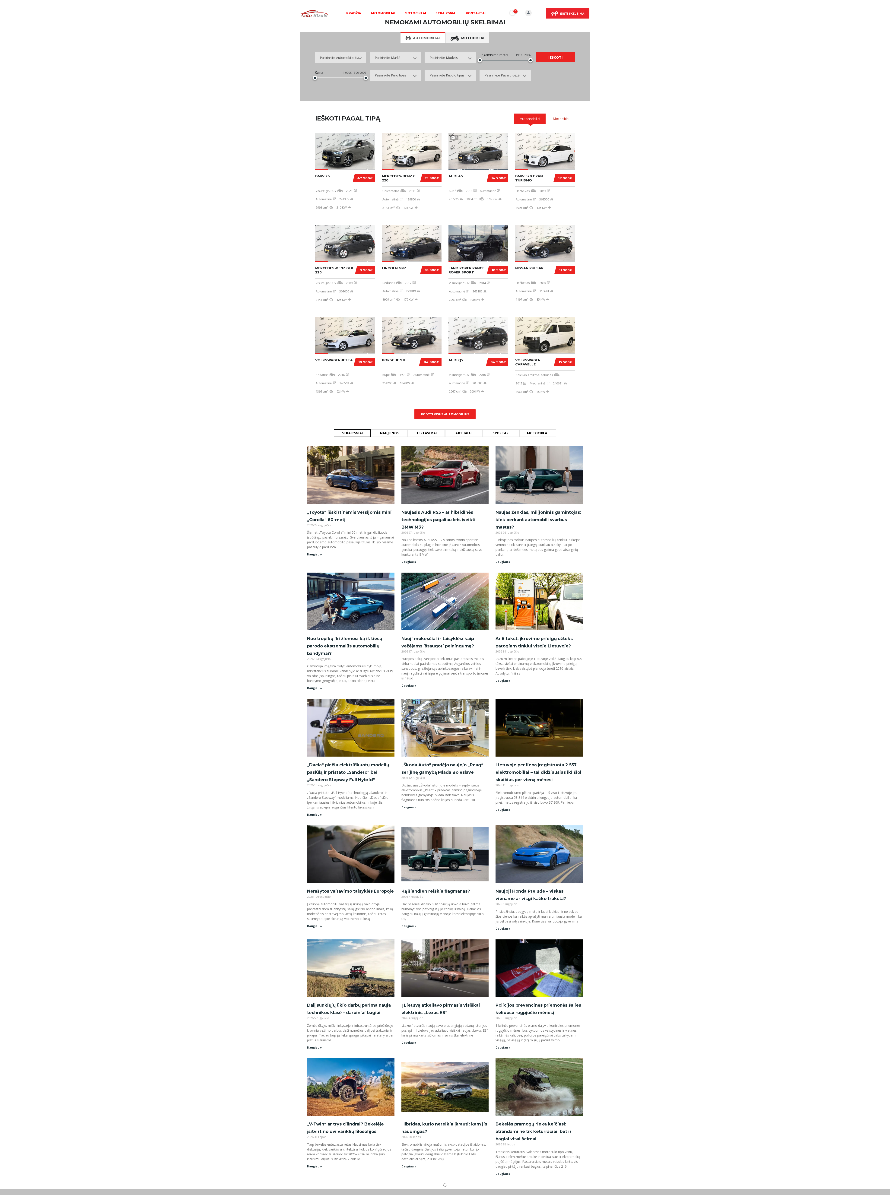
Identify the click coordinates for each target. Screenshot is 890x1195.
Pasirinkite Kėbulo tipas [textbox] (447, 75)
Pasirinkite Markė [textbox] (387, 57)
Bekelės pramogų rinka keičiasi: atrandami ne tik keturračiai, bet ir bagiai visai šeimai (534, 1131)
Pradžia (353, 13)
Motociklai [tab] (472, 38)
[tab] (530, 119)
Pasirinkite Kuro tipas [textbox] (390, 75)
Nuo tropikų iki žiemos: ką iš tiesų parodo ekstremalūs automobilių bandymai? (344, 646)
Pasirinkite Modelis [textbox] (444, 57)
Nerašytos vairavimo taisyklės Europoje (350, 891)
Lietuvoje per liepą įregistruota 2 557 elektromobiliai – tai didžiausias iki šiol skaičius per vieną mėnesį (538, 772)
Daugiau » (314, 554)
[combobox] (340, 57)
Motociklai (415, 13)
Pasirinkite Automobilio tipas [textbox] (341, 57)
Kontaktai (476, 13)
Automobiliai (383, 13)
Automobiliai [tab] (426, 38)
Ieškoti (555, 57)
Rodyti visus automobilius (445, 414)
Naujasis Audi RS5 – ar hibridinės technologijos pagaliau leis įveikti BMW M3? (438, 520)
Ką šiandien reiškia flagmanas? (435, 891)
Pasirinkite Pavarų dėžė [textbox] (502, 75)
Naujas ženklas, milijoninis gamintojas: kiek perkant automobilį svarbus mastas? (538, 520)
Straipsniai (445, 13)
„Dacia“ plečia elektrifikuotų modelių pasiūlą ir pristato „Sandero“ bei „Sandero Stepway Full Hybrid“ (348, 772)
